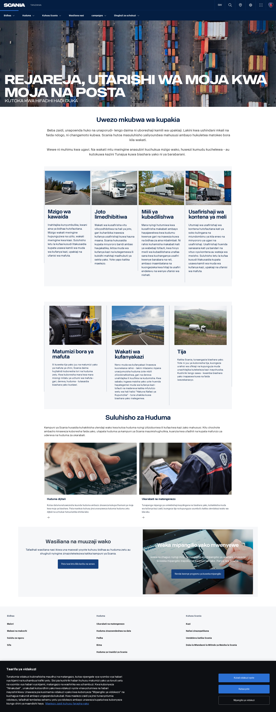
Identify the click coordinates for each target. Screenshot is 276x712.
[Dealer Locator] (240, 5)
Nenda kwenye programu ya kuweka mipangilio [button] (198, 574)
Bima (99, 645)
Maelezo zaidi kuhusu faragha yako (67, 703)
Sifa (9, 645)
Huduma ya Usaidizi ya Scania (111, 652)
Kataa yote (244, 689)
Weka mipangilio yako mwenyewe (198, 545)
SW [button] (220, 5)
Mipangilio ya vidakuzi (244, 700)
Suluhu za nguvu (15, 638)
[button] (261, 5)
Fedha (99, 638)
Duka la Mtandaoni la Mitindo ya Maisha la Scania (211, 645)
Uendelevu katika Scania (199, 638)
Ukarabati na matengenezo (110, 624)
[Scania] (14, 5)
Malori (10, 624)
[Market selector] (250, 5)
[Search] (230, 5)
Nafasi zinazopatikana (197, 631)
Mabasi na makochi (17, 631)
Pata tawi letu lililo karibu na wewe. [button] (78, 564)
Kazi (188, 624)
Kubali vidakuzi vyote (244, 677)
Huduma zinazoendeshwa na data (113, 631)
